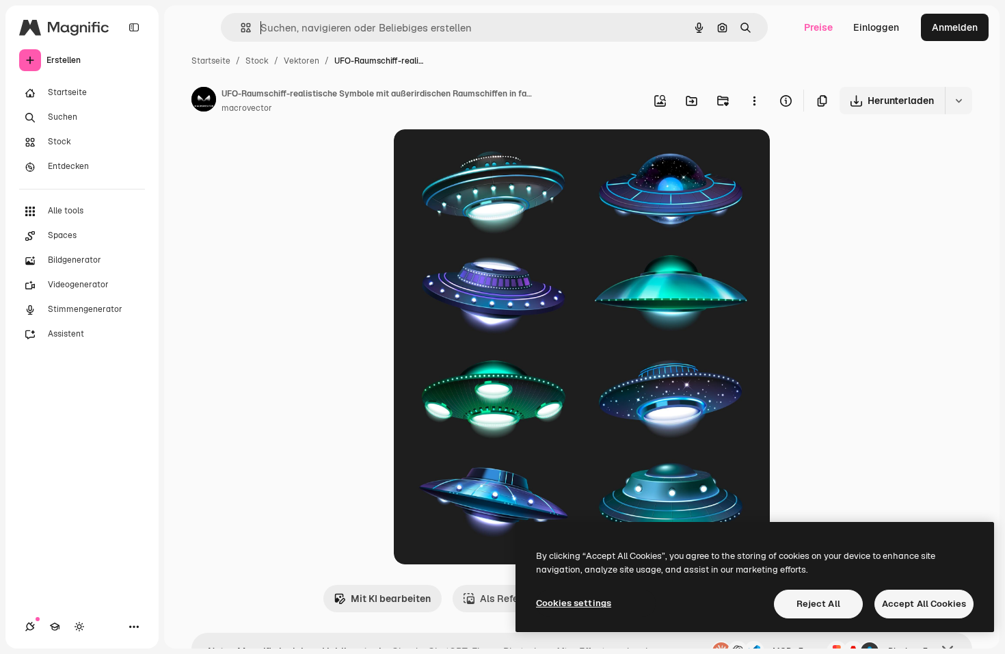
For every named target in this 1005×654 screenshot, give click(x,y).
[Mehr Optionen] (754, 100)
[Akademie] (55, 627)
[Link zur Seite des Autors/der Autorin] (203, 101)
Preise (818, 27)
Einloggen (876, 27)
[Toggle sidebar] (134, 27)
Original (481, 155)
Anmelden (955, 27)
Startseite (210, 60)
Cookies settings (573, 603)
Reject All (818, 604)
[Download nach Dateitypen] (958, 100)
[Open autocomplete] (240, 28)
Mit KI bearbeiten (391, 598)
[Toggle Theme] (79, 627)
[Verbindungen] (30, 627)
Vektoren (301, 60)
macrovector (247, 108)
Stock (257, 60)
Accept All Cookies (924, 604)
